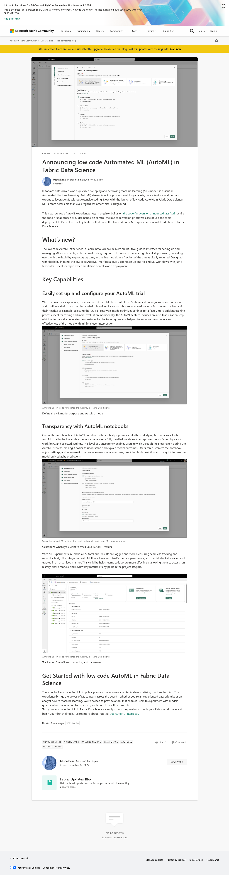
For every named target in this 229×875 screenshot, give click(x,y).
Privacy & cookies (176, 859)
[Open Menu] (216, 40)
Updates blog (47, 40)
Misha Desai (59, 179)
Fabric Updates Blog (66, 40)
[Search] (192, 31)
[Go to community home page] (32, 31)
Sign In (213, 30)
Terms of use (196, 859)
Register (202, 30)
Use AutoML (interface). (124, 713)
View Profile (176, 761)
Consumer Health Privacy (56, 867)
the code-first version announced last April (149, 213)
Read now (175, 49)
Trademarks (212, 859)
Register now (12, 18)
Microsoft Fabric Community (23, 40)
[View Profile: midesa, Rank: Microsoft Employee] (46, 181)
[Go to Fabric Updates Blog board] (49, 782)
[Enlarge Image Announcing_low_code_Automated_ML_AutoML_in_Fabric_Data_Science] (114, 365)
